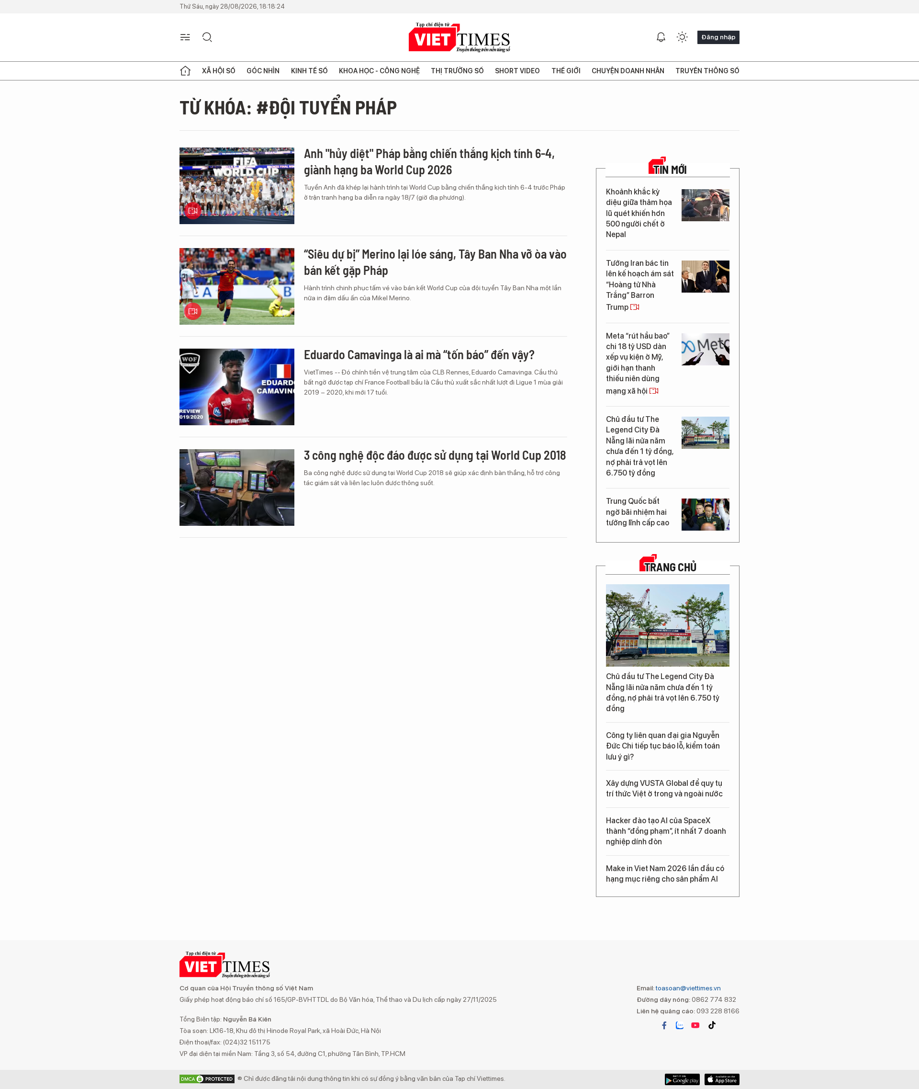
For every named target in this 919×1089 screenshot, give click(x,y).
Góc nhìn (263, 71)
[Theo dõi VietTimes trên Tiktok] (711, 1025)
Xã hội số (218, 71)
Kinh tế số (309, 71)
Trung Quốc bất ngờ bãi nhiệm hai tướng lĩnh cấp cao (637, 512)
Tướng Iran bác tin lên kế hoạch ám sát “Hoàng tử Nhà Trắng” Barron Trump (640, 285)
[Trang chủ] (185, 70)
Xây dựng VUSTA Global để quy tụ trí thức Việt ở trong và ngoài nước (664, 788)
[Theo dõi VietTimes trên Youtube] (695, 1025)
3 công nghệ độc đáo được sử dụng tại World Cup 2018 (435, 454)
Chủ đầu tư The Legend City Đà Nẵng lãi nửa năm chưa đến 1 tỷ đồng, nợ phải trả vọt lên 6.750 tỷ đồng (639, 446)
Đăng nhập (718, 37)
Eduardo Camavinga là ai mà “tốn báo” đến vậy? (419, 354)
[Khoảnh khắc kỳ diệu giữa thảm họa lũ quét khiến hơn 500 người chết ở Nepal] (705, 205)
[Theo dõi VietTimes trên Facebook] (664, 1025)
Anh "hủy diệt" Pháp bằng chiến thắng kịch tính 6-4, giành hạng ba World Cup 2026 (429, 161)
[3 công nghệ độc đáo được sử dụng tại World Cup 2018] (236, 487)
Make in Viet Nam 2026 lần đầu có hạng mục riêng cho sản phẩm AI (665, 874)
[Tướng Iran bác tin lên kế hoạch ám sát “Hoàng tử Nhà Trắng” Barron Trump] (705, 277)
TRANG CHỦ (670, 567)
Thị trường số (457, 71)
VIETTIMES (459, 38)
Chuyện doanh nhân (628, 71)
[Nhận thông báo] (661, 37)
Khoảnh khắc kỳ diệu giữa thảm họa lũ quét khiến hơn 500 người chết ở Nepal (639, 213)
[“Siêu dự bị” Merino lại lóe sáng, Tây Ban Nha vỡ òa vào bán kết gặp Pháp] (236, 286)
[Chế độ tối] (682, 37)
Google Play (722, 1079)
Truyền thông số (707, 71)
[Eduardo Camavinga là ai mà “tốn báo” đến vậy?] (236, 387)
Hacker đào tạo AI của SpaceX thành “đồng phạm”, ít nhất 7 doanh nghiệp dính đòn (666, 831)
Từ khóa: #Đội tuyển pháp (288, 106)
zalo (680, 1025)
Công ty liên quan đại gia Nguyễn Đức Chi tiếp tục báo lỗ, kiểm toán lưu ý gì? (663, 746)
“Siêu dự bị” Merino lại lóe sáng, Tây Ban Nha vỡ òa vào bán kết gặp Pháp (435, 261)
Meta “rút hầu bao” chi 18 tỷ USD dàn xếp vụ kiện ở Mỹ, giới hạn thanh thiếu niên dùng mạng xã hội (638, 363)
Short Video (517, 71)
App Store (682, 1079)
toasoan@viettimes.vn (687, 988)
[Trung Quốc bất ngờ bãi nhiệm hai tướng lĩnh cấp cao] (705, 515)
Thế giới (566, 71)
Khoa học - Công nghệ (379, 71)
